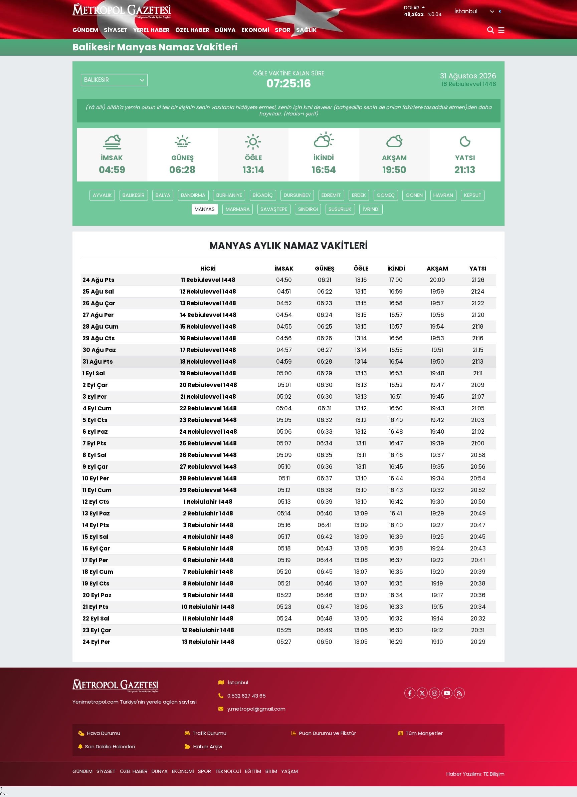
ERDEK (359, 194)
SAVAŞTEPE (273, 209)
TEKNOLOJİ (228, 771)
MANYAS (205, 209)
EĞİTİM (253, 771)
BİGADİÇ (263, 194)
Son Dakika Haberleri (110, 746)
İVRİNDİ (371, 209)
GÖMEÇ (386, 194)
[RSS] (459, 693)
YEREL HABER (151, 30)
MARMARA (238, 209)
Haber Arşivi (207, 746)
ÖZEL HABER (192, 30)
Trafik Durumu (209, 733)
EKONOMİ (255, 30)
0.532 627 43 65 (246, 695)
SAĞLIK (306, 30)
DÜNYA (225, 30)
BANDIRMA (193, 194)
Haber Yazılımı (463, 773)
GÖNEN (414, 194)
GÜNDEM (85, 30)
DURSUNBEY (297, 194)
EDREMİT (331, 194)
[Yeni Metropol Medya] (122, 10)
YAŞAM (289, 771)
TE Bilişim (494, 773)
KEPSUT (473, 194)
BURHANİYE (229, 194)
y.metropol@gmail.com (256, 708)
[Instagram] (434, 693)
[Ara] (491, 30)
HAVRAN (443, 194)
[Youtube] (446, 693)
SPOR (283, 30)
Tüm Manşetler (424, 733)
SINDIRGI (308, 209)
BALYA (163, 194)
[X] (422, 693)
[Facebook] (409, 693)
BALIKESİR (134, 194)
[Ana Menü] (500, 30)
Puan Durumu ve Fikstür (327, 733)
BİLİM (271, 771)
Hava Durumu (103, 733)
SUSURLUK (340, 209)
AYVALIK (102, 194)
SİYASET (116, 30)
